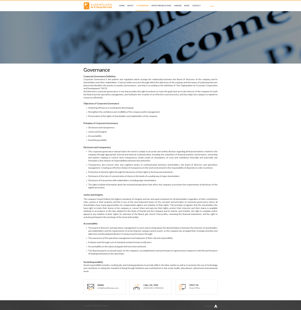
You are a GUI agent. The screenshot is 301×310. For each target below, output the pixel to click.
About (130, 5)
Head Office (194, 288)
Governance (142, 5)
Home (122, 5)
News (186, 5)
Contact (196, 5)
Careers (177, 5)
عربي (211, 5)
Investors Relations (161, 5)
